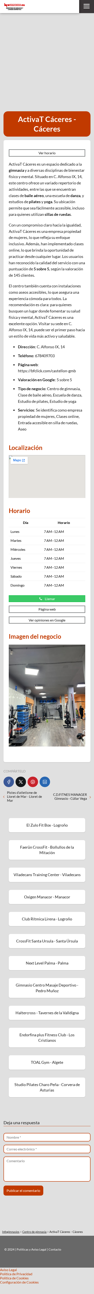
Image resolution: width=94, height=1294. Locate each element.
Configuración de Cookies (19, 1282)
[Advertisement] (47, 62)
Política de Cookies (14, 1278)
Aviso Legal (8, 1270)
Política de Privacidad (16, 1274)
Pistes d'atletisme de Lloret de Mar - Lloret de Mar (24, 796)
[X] (21, 782)
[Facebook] (8, 782)
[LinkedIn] (45, 782)
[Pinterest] (33, 782)
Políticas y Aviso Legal (32, 1249)
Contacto (55, 1249)
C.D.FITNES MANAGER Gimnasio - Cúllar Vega (70, 796)
